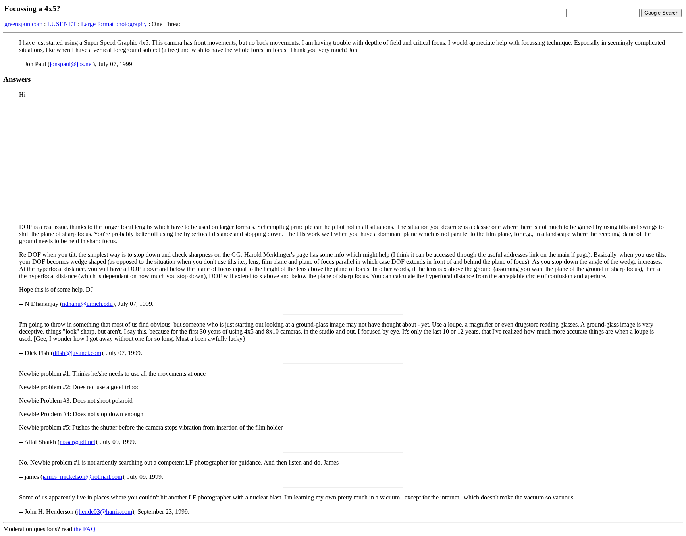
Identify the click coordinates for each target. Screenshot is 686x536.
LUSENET (61, 24)
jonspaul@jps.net (71, 64)
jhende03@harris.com (104, 511)
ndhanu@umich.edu (87, 303)
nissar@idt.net (77, 441)
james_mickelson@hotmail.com (82, 476)
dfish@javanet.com (77, 353)
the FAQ (85, 529)
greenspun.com (23, 24)
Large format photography (114, 24)
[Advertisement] (343, 160)
